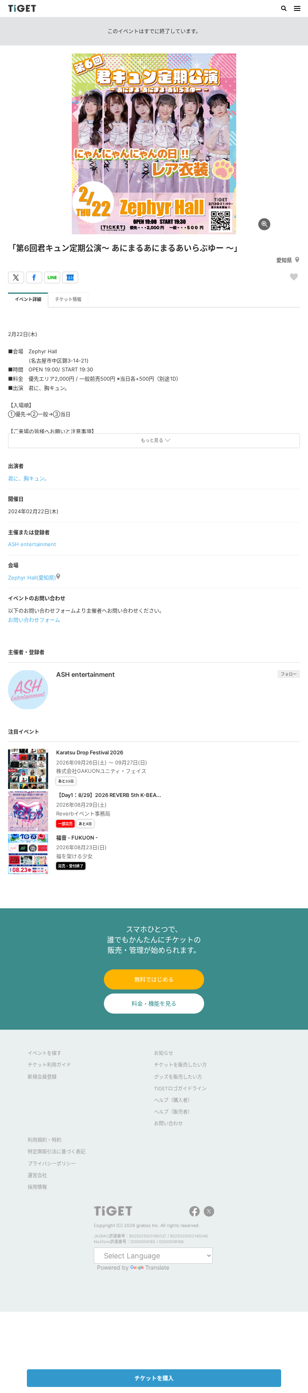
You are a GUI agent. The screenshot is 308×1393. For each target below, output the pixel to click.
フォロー (289, 674)
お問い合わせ (168, 1124)
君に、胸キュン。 (28, 478)
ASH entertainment (32, 544)
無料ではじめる (154, 979)
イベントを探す (44, 1053)
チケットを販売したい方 (180, 1065)
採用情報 (37, 1187)
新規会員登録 (42, 1077)
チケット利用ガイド (49, 1065)
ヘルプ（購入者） (173, 1100)
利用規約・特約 (44, 1140)
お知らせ (163, 1053)
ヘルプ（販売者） (173, 1112)
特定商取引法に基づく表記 (56, 1152)
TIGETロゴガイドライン (180, 1089)
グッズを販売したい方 (178, 1077)
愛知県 (284, 260)
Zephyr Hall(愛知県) (32, 577)
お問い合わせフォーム (34, 620)
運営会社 (37, 1175)
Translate (157, 1267)
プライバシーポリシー (52, 1164)
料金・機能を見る (154, 1003)
